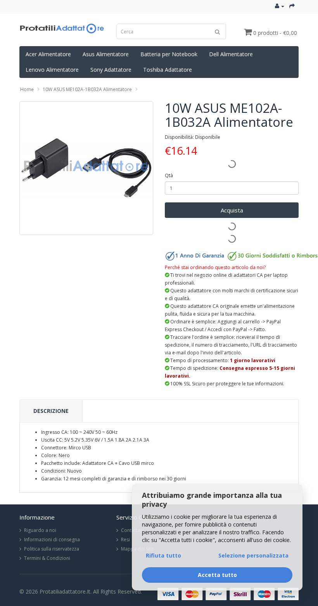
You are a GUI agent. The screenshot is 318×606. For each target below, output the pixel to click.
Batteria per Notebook (168, 54)
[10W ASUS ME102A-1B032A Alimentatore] (86, 168)
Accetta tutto (217, 574)
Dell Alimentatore (231, 54)
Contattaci (132, 530)
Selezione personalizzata (253, 555)
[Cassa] (292, 6)
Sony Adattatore (110, 69)
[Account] (279, 6)
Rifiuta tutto (163, 555)
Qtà (169, 175)
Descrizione (51, 410)
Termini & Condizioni (47, 558)
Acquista (232, 210)
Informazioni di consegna (52, 539)
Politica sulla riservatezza (51, 549)
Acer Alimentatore (48, 54)
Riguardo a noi (40, 530)
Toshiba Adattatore (167, 69)
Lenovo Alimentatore (52, 69)
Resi (125, 539)
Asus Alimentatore (106, 54)
